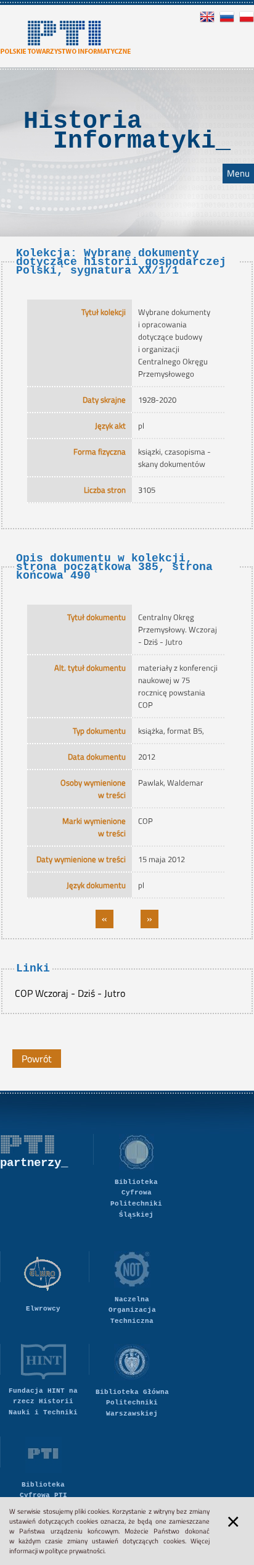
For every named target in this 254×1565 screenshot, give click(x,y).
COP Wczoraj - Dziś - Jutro (70, 993)
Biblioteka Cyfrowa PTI (43, 1490)
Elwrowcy (43, 1308)
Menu (238, 173)
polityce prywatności (74, 1551)
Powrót (37, 1058)
